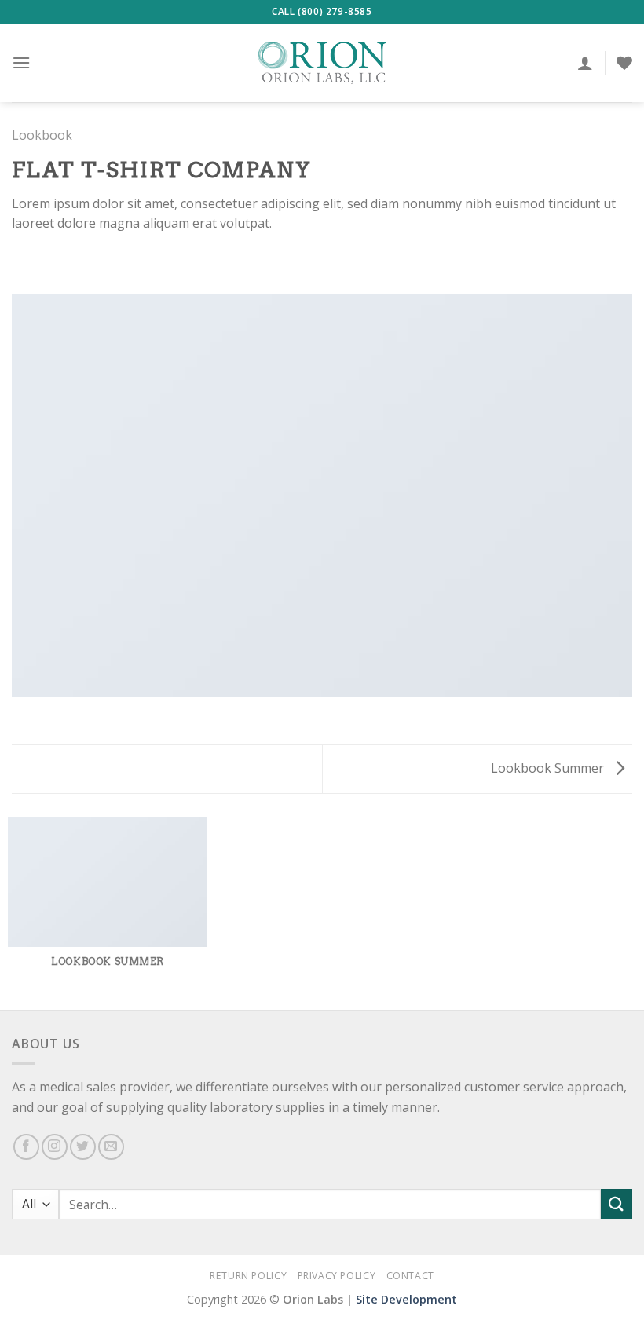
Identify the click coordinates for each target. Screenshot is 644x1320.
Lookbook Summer (549, 768)
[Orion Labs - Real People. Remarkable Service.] (322, 63)
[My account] (585, 63)
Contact (410, 1275)
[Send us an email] (111, 1147)
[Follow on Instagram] (55, 1147)
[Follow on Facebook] (26, 1147)
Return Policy (248, 1275)
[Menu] (21, 62)
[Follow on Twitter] (83, 1147)
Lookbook (42, 135)
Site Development (406, 1299)
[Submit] (616, 1204)
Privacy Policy (337, 1275)
